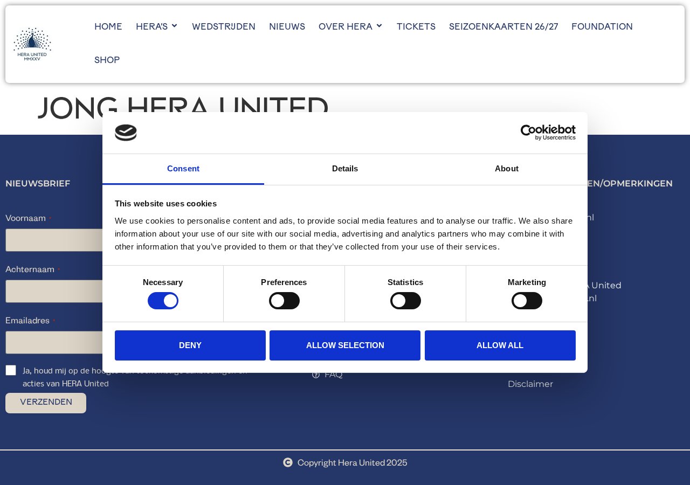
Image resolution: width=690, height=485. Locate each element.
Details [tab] (345, 168)
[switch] (284, 300)
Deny (190, 345)
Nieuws (287, 27)
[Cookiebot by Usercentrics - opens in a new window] (528, 132)
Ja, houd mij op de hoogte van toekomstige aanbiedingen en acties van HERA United (135, 378)
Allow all (500, 345)
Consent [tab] (183, 168)
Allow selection (345, 345)
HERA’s (152, 27)
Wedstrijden (224, 27)
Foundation (602, 27)
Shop (107, 61)
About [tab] (507, 168)
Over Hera (345, 27)
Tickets (416, 27)
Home (108, 27)
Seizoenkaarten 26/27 (503, 27)
